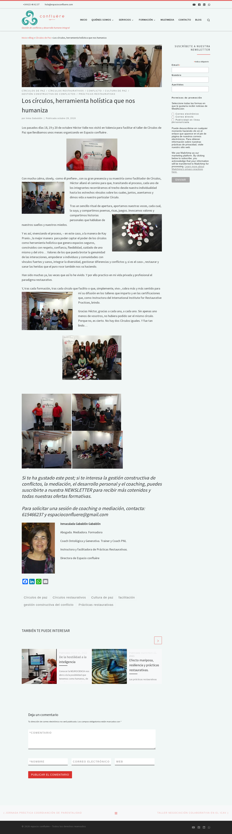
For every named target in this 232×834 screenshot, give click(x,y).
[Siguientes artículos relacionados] (158, 640)
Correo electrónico (91, 763)
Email (176, 65)
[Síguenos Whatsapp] (209, 5)
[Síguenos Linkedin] (204, 5)
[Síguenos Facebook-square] (199, 5)
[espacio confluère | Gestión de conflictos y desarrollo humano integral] (43, 17)
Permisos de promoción (187, 98)
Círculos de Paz (43, 37)
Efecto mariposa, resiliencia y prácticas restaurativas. (144, 665)
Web (119, 761)
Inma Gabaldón (34, 118)
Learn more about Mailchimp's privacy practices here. (188, 169)
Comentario (41, 732)
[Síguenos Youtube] (194, 5)
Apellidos (178, 85)
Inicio (24, 37)
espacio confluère (40, 826)
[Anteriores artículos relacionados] (150, 640)
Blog (31, 37)
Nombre (37, 761)
